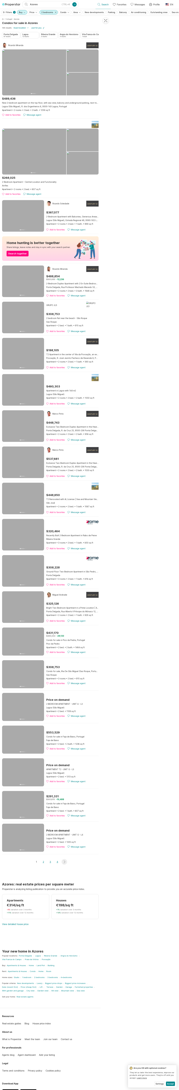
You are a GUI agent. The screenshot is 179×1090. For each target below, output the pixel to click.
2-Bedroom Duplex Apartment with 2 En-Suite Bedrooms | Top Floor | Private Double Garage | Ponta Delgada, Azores (72, 283)
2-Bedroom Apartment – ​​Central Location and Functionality (29, 182)
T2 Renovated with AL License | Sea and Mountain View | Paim (72, 499)
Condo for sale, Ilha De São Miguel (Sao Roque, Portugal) (72, 671)
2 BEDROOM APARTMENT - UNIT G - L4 (64, 834)
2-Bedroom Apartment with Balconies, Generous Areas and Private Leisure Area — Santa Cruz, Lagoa (72, 216)
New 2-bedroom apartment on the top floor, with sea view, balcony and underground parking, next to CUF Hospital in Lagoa (50, 103)
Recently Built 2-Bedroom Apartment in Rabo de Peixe (71, 535)
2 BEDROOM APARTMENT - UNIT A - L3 (64, 704)
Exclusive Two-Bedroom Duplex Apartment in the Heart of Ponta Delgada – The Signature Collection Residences (72, 427)
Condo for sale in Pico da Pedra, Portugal (65, 640)
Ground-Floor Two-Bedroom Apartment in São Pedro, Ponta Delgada (72, 571)
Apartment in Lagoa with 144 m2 (61, 390)
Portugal (8, 19)
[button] (64, 862)
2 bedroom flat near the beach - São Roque (66, 318)
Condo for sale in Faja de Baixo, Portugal (65, 736)
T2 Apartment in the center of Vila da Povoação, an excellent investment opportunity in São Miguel (72, 354)
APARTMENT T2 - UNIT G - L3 (60, 769)
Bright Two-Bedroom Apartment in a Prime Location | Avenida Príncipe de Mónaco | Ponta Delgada (72, 608)
